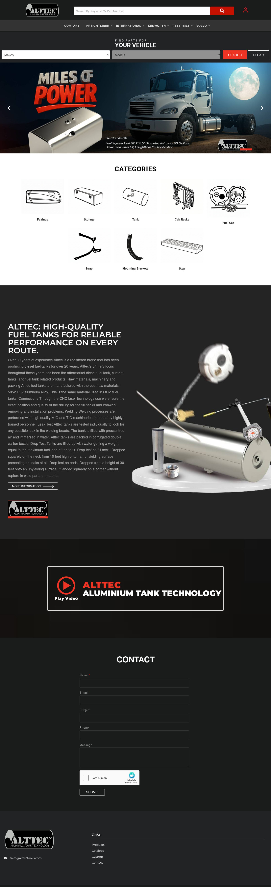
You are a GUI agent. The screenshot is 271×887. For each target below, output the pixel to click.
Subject (85, 710)
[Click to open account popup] (246, 10)
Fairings (42, 219)
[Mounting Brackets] (135, 245)
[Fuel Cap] (228, 198)
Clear (258, 55)
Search (235, 55)
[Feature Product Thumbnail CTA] (28, 509)
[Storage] (89, 196)
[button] (154, 11)
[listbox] (56, 54)
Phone (84, 727)
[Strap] (89, 245)
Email (85, 692)
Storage (89, 219)
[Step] (182, 245)
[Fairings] (42, 196)
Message (86, 745)
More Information (26, 486)
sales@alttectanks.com (26, 858)
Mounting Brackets (135, 268)
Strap (89, 268)
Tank (135, 219)
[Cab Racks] (182, 196)
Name (85, 675)
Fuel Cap (228, 223)
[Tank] (135, 196)
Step (182, 268)
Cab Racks (182, 219)
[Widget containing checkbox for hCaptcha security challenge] (109, 777)
